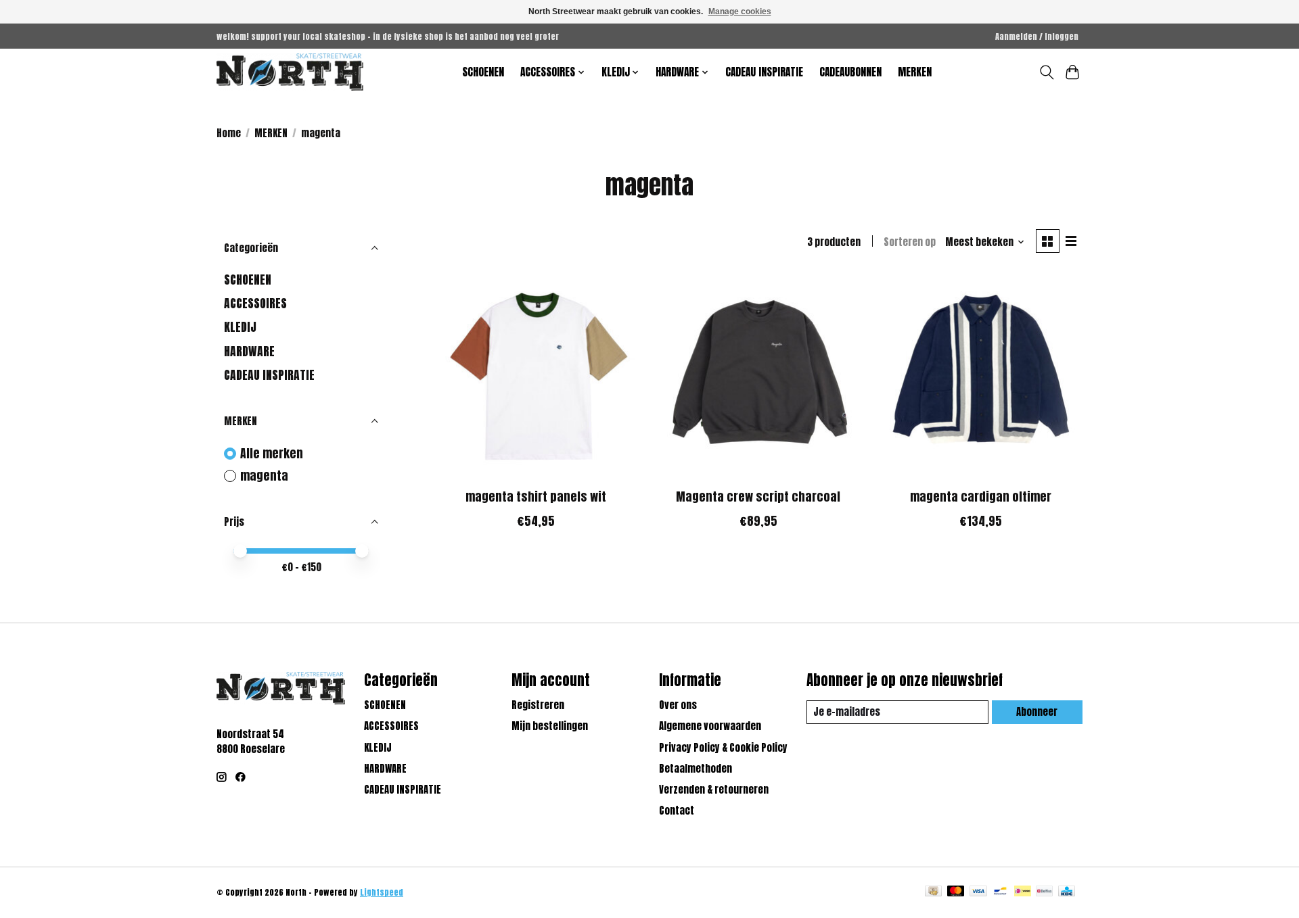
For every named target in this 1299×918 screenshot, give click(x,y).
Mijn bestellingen (549, 726)
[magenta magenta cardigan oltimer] (980, 377)
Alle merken (271, 453)
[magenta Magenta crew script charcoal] (758, 377)
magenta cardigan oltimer (980, 496)
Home (228, 133)
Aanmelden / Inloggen (1036, 36)
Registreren (537, 705)
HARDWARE (249, 351)
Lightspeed (381, 892)
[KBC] (1066, 892)
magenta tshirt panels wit (535, 496)
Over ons (678, 705)
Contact (676, 810)
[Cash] (933, 892)
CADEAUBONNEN (850, 72)
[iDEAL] (1022, 892)
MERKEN (915, 72)
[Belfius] (1044, 892)
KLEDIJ (240, 327)
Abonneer (1036, 711)
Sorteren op (910, 242)
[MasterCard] (956, 892)
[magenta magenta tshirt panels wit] (536, 377)
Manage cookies (739, 11)
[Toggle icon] (1046, 72)
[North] (289, 72)
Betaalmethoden (695, 768)
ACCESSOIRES (255, 303)
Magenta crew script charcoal (758, 496)
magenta (264, 476)
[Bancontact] (1000, 892)
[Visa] (978, 892)
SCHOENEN (483, 72)
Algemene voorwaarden (710, 726)
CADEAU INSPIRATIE (764, 72)
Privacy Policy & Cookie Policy (723, 747)
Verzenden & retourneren (714, 789)
